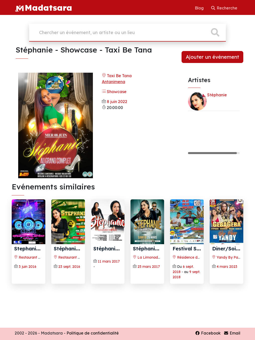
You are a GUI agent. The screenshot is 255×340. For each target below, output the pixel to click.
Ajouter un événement (212, 57)
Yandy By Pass (229, 257)
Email (234, 333)
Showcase (116, 91)
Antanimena (113, 81)
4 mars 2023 (227, 266)
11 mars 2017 (109, 261)
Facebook (210, 333)
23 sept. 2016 (69, 266)
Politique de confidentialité (92, 333)
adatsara (48, 7)
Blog (200, 7)
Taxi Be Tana (119, 75)
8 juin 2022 (117, 101)
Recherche (226, 7)
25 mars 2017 (148, 266)
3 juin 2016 (27, 266)
